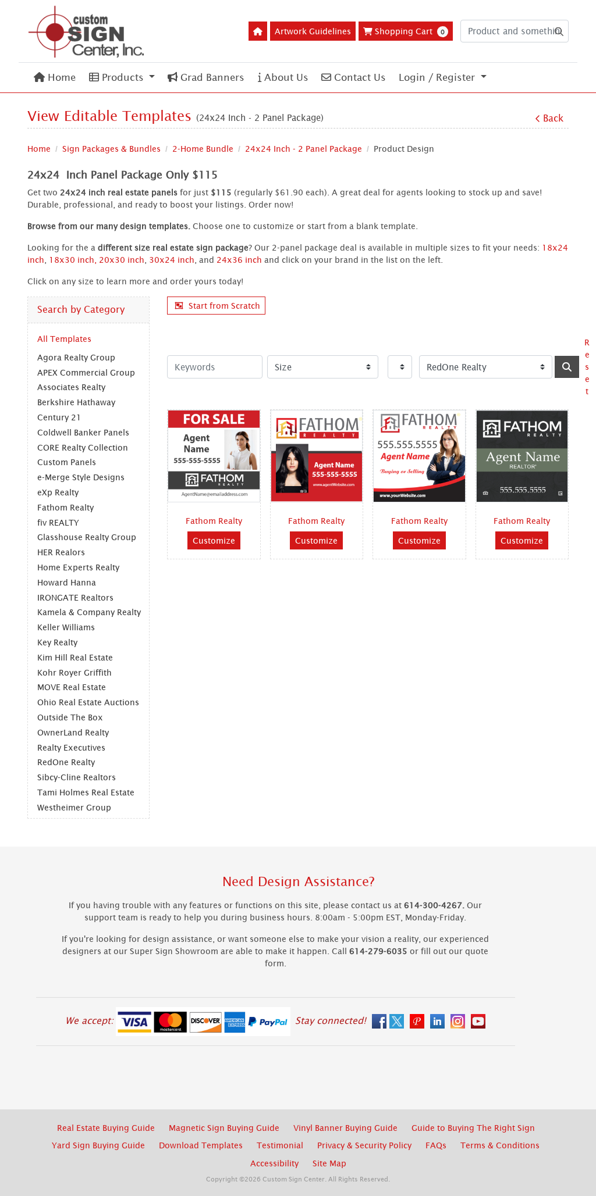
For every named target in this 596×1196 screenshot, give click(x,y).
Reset (587, 366)
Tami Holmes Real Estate (85, 792)
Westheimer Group (74, 807)
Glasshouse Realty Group (86, 537)
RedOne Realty (66, 762)
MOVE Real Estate (71, 687)
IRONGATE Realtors (75, 597)
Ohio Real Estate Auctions (88, 702)
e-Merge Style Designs (81, 477)
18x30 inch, (73, 260)
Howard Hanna (66, 582)
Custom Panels (66, 462)
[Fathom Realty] (214, 456)
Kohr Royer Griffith (74, 672)
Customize (214, 540)
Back (553, 118)
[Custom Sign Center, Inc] (85, 31)
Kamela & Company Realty (89, 612)
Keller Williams (66, 627)
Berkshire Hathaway (76, 402)
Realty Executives (71, 747)
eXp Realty (58, 492)
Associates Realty (71, 387)
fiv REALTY (58, 522)
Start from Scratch (224, 305)
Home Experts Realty (78, 567)
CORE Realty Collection (82, 447)
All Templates (64, 339)
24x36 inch (239, 260)
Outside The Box (70, 717)
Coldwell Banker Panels (83, 432)
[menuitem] (54, 77)
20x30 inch (121, 260)
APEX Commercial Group (86, 372)
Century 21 (59, 417)
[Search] (567, 367)
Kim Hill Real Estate (75, 657)
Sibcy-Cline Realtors (76, 777)
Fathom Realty (65, 507)
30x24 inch (171, 260)
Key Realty (57, 642)
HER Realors (61, 552)
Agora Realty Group (76, 357)
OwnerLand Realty (73, 732)
